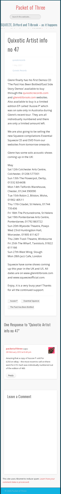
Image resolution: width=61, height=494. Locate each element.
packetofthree (14, 348)
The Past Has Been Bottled (22, 307)
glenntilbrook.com (24, 97)
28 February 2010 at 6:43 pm (18, 352)
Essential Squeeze (31, 301)
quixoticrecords (19, 60)
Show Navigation (49, 28)
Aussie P (14, 301)
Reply (11, 375)
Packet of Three (30, 7)
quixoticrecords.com (35, 93)
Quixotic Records (20, 70)
